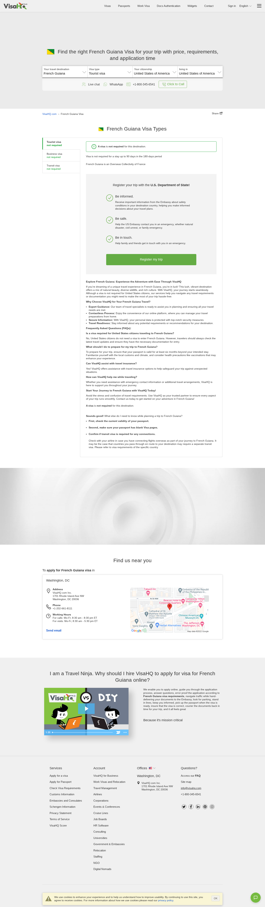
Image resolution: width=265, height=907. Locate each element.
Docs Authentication (168, 5)
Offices (142, 768)
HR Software (101, 825)
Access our (191, 775)
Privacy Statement (60, 813)
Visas (107, 5)
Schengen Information (62, 806)
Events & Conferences (106, 806)
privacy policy (165, 900)
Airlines (97, 794)
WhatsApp (116, 84)
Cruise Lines (100, 813)
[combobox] (65, 72)
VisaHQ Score (58, 825)
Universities (100, 837)
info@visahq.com (191, 788)
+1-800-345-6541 (191, 794)
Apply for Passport (60, 781)
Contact (208, 5)
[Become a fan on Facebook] (191, 806)
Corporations (101, 800)
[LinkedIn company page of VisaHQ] (198, 806)
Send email (53, 630)
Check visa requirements (65, 788)
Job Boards (100, 819)
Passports (124, 5)
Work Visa (143, 5)
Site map (186, 781)
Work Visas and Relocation (109, 781)
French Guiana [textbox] (54, 73)
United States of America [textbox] (152, 73)
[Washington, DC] (169, 631)
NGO (96, 862)
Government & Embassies (109, 844)
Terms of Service (60, 819)
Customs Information (62, 794)
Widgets (192, 5)
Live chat (94, 84)
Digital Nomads (102, 869)
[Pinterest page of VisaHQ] (205, 806)
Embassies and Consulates (66, 800)
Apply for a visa (59, 775)
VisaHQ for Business (105, 775)
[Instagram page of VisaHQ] (212, 806)
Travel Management (105, 788)
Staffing (97, 856)
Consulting (99, 831)
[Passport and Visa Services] (15, 6)
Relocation (99, 850)
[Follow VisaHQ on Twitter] (184, 806)
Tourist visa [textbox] (97, 73)
